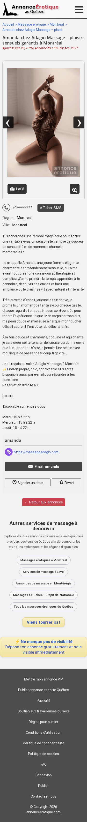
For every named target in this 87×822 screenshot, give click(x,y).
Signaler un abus (30, 483)
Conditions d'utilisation (43, 732)
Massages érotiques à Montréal (43, 560)
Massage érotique (32, 24)
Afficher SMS (51, 208)
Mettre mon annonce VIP (43, 679)
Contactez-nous (43, 796)
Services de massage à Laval (43, 572)
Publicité (43, 700)
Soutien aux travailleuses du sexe (44, 711)
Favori (69, 483)
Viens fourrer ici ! (43, 622)
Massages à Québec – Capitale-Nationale (43, 595)
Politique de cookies (43, 754)
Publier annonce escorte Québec (43, 690)
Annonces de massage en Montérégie (43, 583)
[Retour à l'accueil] (32, 9)
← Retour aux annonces (43, 502)
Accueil (8, 24)
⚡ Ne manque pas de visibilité (43, 647)
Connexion (44, 775)
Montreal (57, 24)
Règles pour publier (43, 722)
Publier (43, 786)
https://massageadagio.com (36, 452)
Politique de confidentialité (43, 743)
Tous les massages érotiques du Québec (43, 606)
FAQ (44, 764)
